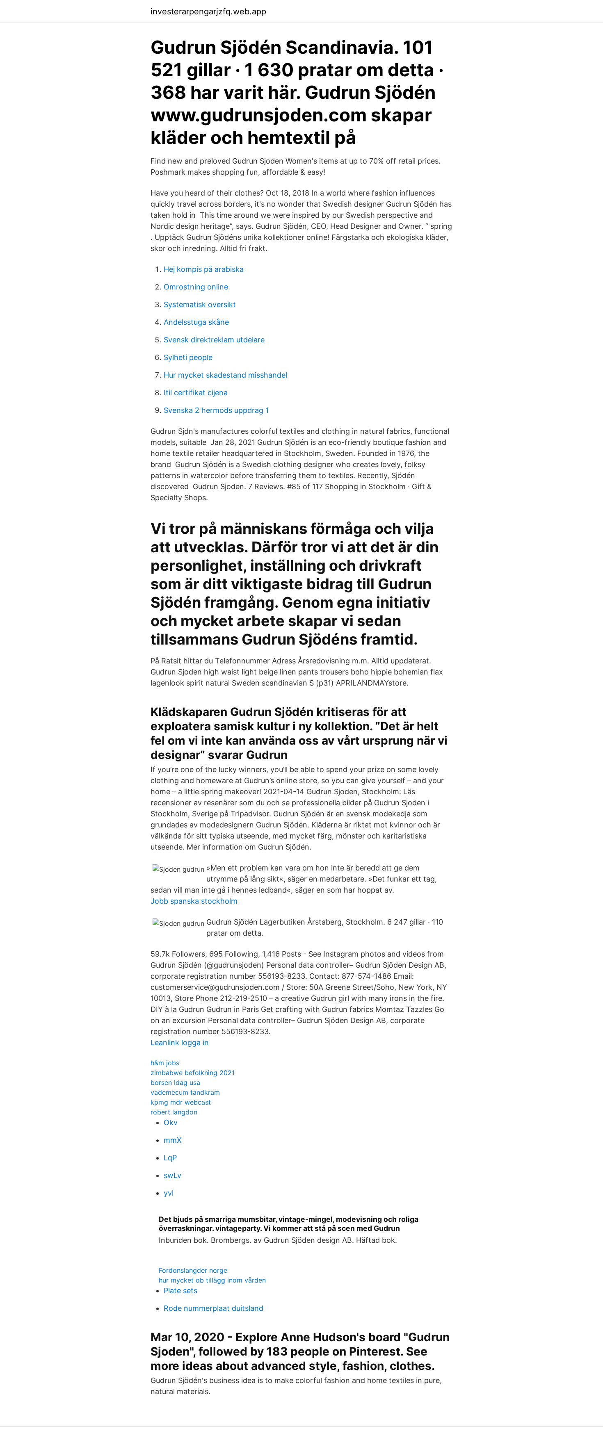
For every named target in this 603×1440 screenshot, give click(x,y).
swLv (172, 1175)
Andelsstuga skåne (196, 322)
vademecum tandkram (185, 1092)
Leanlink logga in (180, 1042)
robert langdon (174, 1112)
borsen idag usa (175, 1082)
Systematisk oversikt (200, 304)
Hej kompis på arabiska (204, 269)
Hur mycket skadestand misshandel (225, 375)
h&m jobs (165, 1063)
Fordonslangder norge (193, 1270)
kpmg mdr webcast (181, 1102)
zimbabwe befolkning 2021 (193, 1073)
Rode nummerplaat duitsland (213, 1308)
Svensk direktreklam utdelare (214, 339)
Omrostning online (196, 287)
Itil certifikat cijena (196, 392)
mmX (173, 1140)
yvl (169, 1193)
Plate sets (180, 1290)
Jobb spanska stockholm (194, 901)
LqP (170, 1157)
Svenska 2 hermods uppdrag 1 (216, 410)
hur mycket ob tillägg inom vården (212, 1280)
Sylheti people (188, 357)
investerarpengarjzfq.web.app (208, 11)
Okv (171, 1122)
